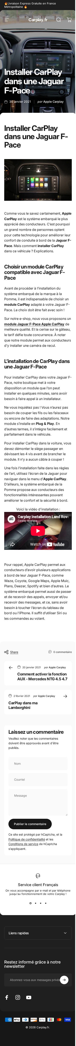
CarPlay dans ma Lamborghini (22, 705)
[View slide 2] (35, 903)
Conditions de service (23, 844)
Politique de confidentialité (26, 839)
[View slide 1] (30, 903)
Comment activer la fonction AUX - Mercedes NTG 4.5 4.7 (42, 676)
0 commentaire (62, 652)
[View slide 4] (45, 903)
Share (14, 652)
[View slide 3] (40, 903)
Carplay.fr (37, 19)
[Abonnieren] (61, 1015)
